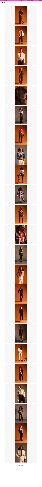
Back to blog (21, 465)
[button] (17, 3)
